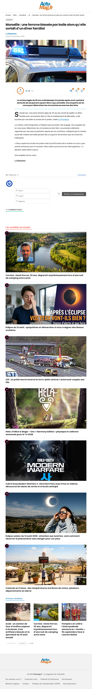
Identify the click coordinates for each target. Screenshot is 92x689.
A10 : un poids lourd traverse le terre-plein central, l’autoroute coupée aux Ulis (45, 381)
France (9, 20)
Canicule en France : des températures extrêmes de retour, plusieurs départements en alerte (42, 589)
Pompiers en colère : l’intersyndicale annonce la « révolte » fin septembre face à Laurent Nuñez (73, 629)
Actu (36, 620)
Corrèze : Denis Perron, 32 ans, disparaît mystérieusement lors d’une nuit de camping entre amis (44, 276)
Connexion (81, 175)
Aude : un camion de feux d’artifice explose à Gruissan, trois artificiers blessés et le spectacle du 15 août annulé (18, 630)
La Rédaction (11, 34)
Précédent (12, 643)
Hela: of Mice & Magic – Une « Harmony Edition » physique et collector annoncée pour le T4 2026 (42, 433)
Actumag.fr (37, 674)
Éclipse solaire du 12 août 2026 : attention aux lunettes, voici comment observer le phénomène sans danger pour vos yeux (43, 537)
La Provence (63, 119)
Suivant (22, 643)
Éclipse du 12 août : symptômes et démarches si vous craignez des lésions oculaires (45, 328)
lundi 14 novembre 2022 (15, 36)
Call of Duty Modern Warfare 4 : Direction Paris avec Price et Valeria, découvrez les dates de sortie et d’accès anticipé (42, 485)
